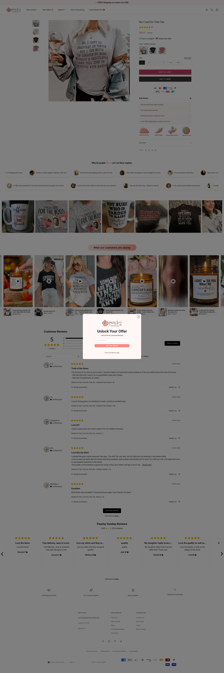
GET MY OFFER (112, 346)
